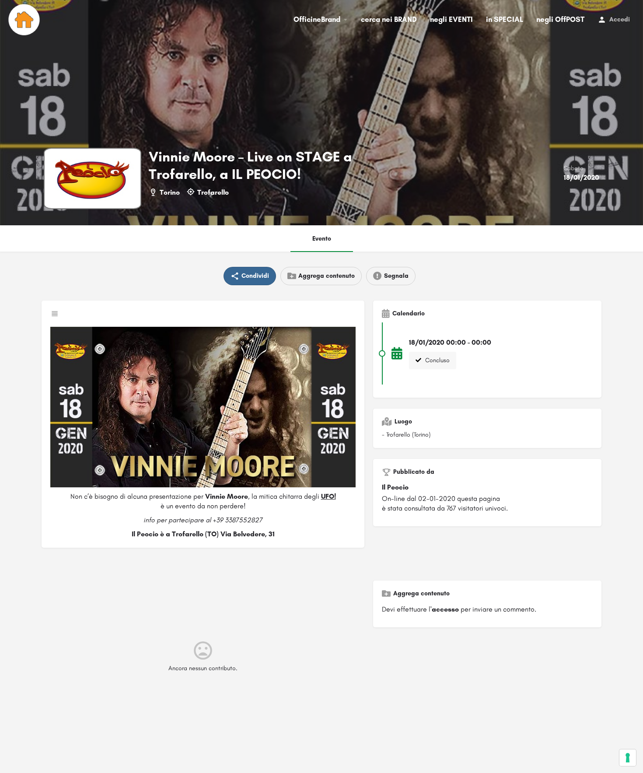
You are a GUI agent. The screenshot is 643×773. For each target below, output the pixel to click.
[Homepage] (25, 19)
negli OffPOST (560, 19)
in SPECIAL (504, 19)
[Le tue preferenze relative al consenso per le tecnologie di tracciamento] (627, 757)
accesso (445, 609)
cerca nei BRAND (389, 19)
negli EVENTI (451, 19)
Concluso (436, 360)
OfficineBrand (317, 19)
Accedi (619, 19)
